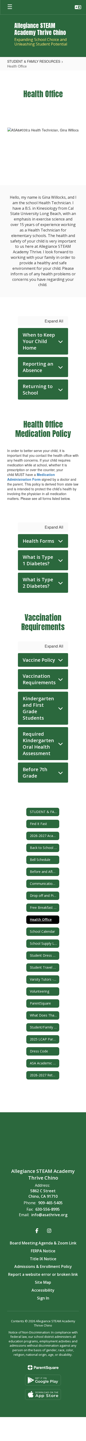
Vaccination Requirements (39, 679)
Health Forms (38, 541)
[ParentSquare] (43, 1367)
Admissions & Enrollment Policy (43, 1266)
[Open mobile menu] (9, 7)
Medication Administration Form (31, 477)
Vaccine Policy (39, 660)
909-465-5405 (50, 1202)
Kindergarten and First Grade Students (38, 708)
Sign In (43, 1298)
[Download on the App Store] (43, 1394)
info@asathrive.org (49, 1214)
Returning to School (38, 389)
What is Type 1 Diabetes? (38, 560)
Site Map (43, 1282)
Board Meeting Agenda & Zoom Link (43, 1243)
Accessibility (43, 1290)
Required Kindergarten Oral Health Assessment (38, 744)
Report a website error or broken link (43, 1274)
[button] (78, 7)
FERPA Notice (43, 1251)
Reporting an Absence (38, 367)
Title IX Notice (43, 1258)
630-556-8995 (47, 1209)
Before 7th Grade (35, 772)
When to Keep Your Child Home (39, 341)
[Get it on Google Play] (43, 1380)
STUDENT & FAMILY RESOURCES (33, 61)
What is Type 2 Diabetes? (38, 582)
